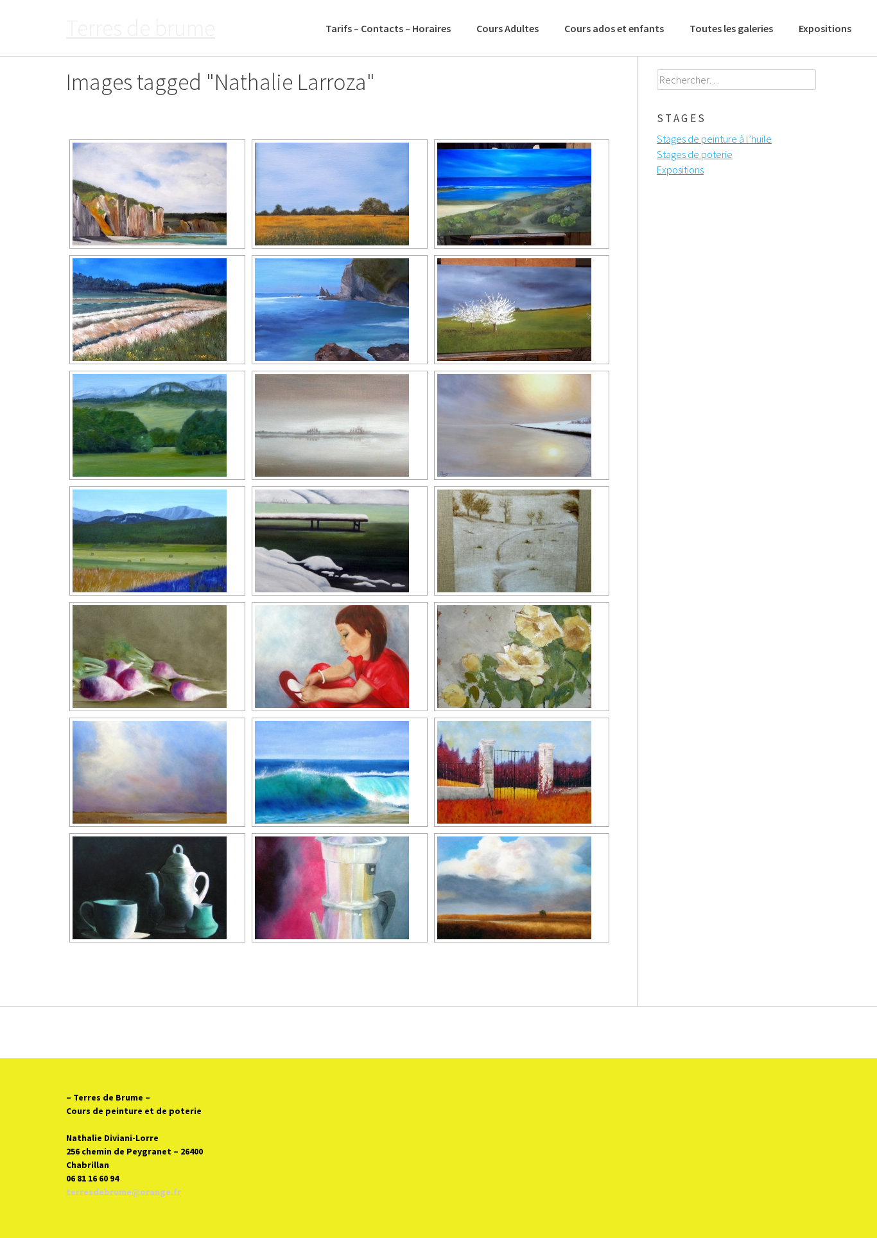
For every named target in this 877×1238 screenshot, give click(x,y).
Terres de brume (140, 27)
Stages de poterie (695, 154)
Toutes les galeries (731, 28)
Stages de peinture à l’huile (714, 138)
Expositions (825, 28)
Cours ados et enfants (614, 28)
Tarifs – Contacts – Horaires (388, 28)
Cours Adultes (507, 28)
